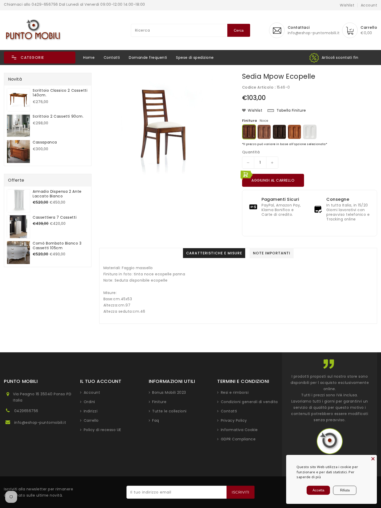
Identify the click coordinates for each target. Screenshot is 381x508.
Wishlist (347, 5)
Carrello (91, 420)
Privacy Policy (234, 420)
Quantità (251, 152)
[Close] (373, 458)
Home (89, 57)
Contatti (112, 57)
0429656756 (26, 410)
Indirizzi (91, 411)
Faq (155, 420)
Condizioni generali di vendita (249, 401)
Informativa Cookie (239, 429)
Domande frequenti (148, 57)
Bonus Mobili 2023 (169, 392)
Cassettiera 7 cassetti (54, 217)
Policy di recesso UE (102, 429)
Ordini (89, 401)
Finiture (159, 401)
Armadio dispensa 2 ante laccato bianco (57, 193)
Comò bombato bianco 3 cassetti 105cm (57, 245)
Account (92, 392)
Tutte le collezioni (169, 411)
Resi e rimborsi (235, 392)
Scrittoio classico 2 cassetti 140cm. (60, 92)
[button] (39, 57)
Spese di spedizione (195, 57)
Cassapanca (45, 142)
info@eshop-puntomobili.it (40, 422)
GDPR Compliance (238, 439)
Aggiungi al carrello (272, 180)
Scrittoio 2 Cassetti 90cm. (58, 116)
